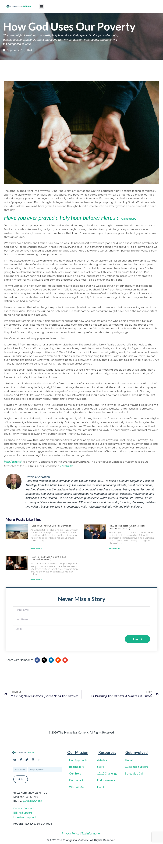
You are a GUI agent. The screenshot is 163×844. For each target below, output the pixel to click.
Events (101, 787)
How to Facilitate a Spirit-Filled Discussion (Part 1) (48, 558)
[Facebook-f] (20, 759)
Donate (129, 760)
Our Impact (76, 780)
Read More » (36, 548)
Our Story (75, 773)
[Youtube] (14, 759)
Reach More (76, 766)
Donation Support (24, 817)
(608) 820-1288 (32, 801)
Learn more (66, 466)
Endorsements (106, 780)
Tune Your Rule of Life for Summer (51, 525)
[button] (41, 6)
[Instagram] (33, 759)
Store (100, 766)
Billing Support (22, 812)
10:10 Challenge (107, 773)
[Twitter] (26, 759)
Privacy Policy (70, 833)
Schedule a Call (134, 773)
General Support (23, 808)
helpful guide (128, 218)
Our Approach (78, 760)
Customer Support (136, 766)
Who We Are (77, 787)
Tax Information (91, 833)
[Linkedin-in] (39, 759)
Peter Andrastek (13, 461)
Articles (102, 760)
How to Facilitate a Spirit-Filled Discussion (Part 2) (127, 527)
